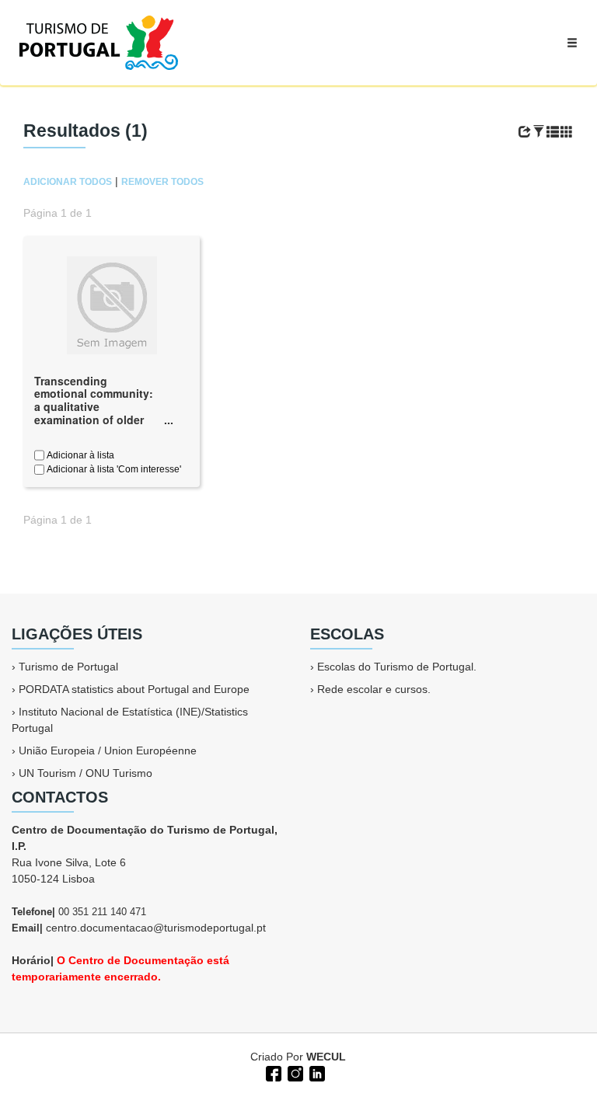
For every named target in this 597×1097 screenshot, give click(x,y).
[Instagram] (294, 1072)
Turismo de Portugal (68, 666)
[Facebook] (272, 1072)
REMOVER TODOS (162, 181)
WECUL (326, 1056)
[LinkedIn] (315, 1072)
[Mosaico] (567, 132)
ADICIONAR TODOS (67, 181)
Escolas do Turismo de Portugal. (397, 666)
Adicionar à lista (79, 455)
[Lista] (553, 132)
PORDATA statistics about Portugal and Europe (134, 689)
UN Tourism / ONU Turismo (85, 773)
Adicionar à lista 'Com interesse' (112, 469)
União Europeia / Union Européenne (108, 750)
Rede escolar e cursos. (374, 689)
